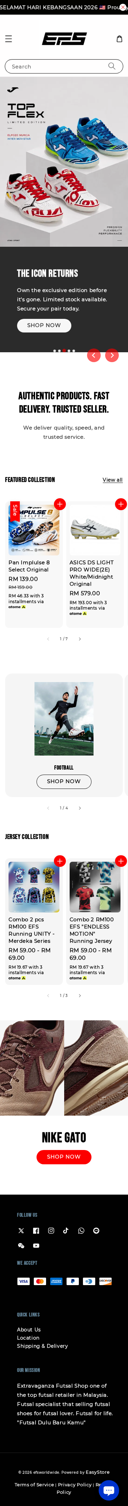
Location (28, 1338)
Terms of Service (34, 1484)
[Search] (112, 66)
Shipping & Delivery (42, 1346)
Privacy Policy (75, 1484)
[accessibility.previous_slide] (48, 807)
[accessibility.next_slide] (79, 807)
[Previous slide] (94, 355)
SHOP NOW (44, 324)
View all (113, 480)
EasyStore (98, 1472)
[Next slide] (112, 355)
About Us (29, 1330)
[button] (8, 38)
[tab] (54, 351)
